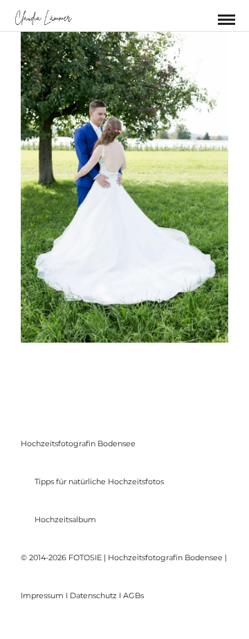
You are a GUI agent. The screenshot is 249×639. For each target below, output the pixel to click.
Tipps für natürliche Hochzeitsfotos (99, 481)
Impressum (42, 595)
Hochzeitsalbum (65, 519)
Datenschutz (93, 595)
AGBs (133, 595)
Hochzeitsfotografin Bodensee (78, 443)
